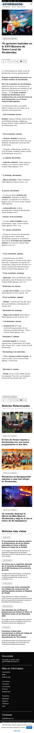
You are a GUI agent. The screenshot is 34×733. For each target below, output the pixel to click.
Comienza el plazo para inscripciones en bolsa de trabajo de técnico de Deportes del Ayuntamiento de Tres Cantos (17, 634)
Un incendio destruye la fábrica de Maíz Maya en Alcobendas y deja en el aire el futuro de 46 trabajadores (17, 517)
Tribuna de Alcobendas (10, 38)
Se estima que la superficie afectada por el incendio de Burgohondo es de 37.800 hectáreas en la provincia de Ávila (17, 567)
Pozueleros (5, 696)
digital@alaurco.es (8, 718)
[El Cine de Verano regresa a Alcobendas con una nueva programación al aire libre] (17, 422)
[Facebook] (9, 61)
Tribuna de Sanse (7, 606)
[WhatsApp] (17, 61)
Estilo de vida (6, 677)
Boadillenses (6, 692)
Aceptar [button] (29, 727)
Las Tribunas (6, 687)
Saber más (17, 730)
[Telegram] (21, 61)
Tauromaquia (6, 672)
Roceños (5, 689)
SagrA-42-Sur (6, 537)
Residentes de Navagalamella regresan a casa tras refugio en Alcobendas (16, 479)
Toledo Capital (7, 583)
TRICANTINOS (6, 627)
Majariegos (5, 698)
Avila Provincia (7, 560)
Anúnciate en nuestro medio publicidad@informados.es (10, 660)
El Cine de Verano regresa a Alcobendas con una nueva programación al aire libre (15, 442)
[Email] (25, 61)
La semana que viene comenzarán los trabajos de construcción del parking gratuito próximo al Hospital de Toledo (17, 590)
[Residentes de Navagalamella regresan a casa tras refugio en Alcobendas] (17, 459)
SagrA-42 (5, 701)
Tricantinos (5, 684)
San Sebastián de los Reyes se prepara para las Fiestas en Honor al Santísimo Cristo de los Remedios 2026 (17, 613)
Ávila (3, 706)
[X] (13, 61)
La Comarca (6, 681)
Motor (4, 674)
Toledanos (5, 704)
